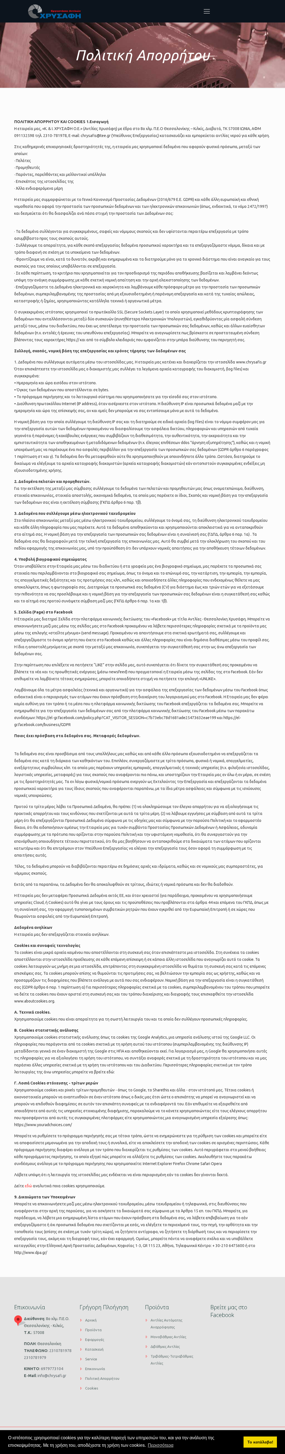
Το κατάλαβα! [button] (260, 1442)
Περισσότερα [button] (160, 1445)
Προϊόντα (93, 1330)
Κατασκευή (94, 1349)
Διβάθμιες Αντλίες (165, 1346)
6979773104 (51, 1368)
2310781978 (60, 1350)
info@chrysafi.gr (51, 1375)
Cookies (91, 1388)
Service (91, 1359)
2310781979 (35, 1357)
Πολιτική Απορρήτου (102, 1378)
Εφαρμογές (94, 1339)
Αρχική (91, 1320)
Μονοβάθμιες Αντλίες (168, 1337)
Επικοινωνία (95, 1369)
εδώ (28, 1186)
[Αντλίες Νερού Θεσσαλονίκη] (54, 11)
